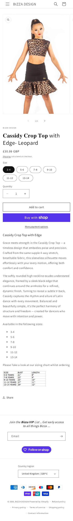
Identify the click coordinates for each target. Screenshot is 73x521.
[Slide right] (45, 121)
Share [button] (10, 397)
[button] (7, 4)
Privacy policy (19, 507)
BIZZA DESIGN (22, 501)
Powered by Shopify (39, 501)
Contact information (38, 513)
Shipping (7, 156)
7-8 (35, 169)
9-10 (49, 169)
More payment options (36, 226)
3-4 (9, 169)
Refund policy (58, 501)
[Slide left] (28, 121)
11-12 (10, 178)
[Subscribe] (61, 436)
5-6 (22, 169)
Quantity (7, 186)
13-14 (26, 178)
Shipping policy (56, 507)
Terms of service (37, 507)
